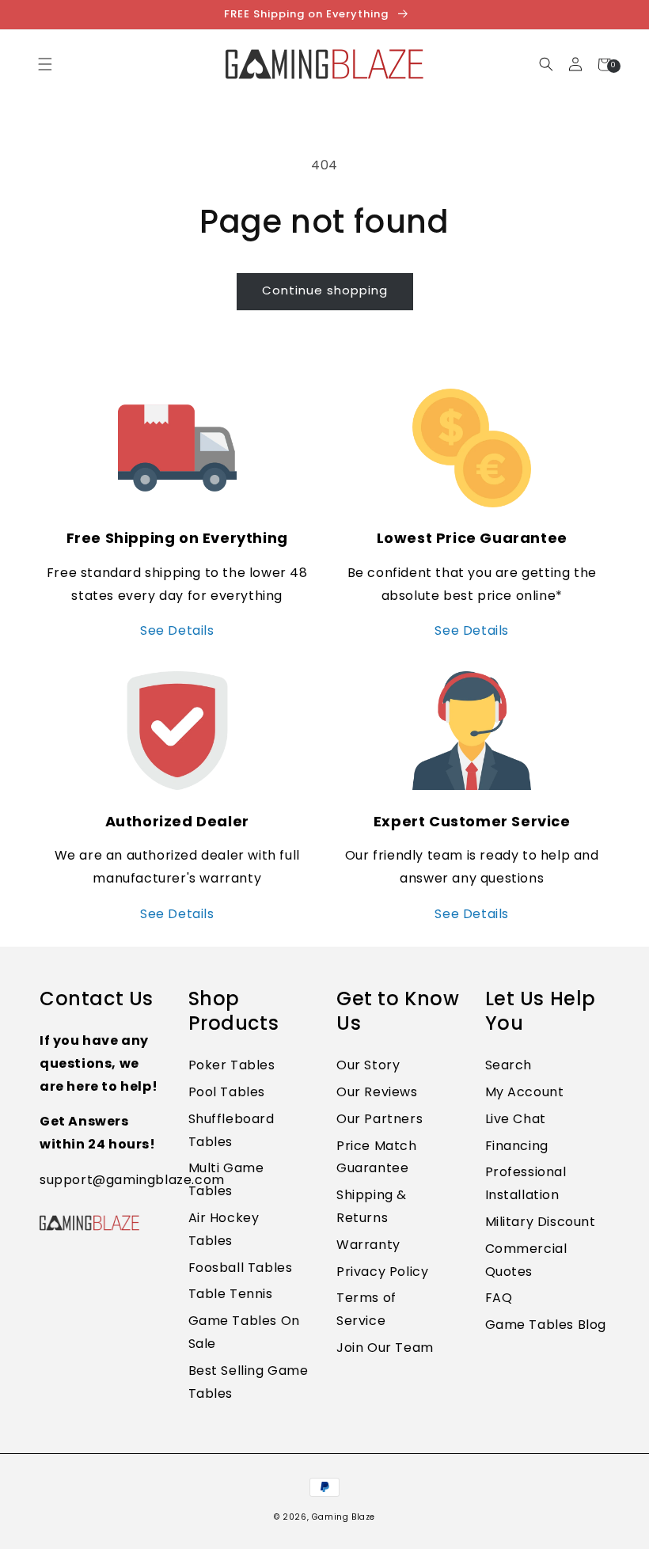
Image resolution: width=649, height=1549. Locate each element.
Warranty (368, 1245)
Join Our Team (385, 1347)
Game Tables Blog (546, 1325)
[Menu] (44, 64)
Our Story (368, 1065)
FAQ (499, 1298)
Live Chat (515, 1119)
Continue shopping (325, 290)
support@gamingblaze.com (132, 1180)
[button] (545, 64)
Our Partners (379, 1119)
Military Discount (540, 1222)
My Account (524, 1092)
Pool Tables (227, 1092)
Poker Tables (231, 1065)
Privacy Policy (382, 1271)
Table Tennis (230, 1294)
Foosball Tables (240, 1268)
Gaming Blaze (343, 1517)
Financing (516, 1146)
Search (509, 1065)
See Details (177, 630)
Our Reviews (377, 1092)
